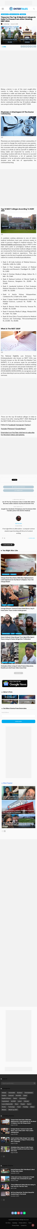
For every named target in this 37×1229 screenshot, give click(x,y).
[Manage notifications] (33, 1225)
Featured (11, 1095)
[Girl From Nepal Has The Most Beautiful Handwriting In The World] (5, 1194)
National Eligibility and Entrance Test (13, 244)
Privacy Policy (15, 1225)
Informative (5, 14)
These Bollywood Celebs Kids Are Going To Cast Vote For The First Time (23, 1185)
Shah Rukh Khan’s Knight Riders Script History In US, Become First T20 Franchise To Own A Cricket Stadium (18, 824)
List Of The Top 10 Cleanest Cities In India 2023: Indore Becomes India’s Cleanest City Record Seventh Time (18, 502)
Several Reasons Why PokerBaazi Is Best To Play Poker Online (23, 1170)
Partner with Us (23, 1223)
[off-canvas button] (3, 9)
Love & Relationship (7, 1104)
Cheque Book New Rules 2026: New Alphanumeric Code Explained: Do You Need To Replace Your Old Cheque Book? (17, 580)
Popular (23, 1104)
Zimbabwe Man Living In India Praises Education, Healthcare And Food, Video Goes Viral (17, 667)
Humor (15, 1098)
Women (4, 1109)
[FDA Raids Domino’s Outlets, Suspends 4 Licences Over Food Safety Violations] (18, 807)
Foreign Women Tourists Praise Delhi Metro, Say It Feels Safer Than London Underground (17, 609)
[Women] (10, 702)
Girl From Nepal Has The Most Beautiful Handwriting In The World (22, 1193)
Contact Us (23, 1225)
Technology (11, 1107)
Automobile (12, 1092)
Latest (20, 1101)
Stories (4, 1107)
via (2, 137)
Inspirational (6, 633)
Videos (32, 1107)
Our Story (8, 1223)
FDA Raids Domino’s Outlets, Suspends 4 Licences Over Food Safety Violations (18, 811)
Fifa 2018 (18, 1095)
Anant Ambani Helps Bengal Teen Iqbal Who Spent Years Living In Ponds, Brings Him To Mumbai (17, 638)
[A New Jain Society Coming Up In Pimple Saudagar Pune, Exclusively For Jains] (5, 1179)
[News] (27, 697)
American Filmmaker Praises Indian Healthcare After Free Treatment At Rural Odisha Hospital (18, 797)
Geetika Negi (6, 23)
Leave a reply (6, 544)
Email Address (5, 712)
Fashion (4, 1095)
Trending (22, 14)
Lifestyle (5, 662)
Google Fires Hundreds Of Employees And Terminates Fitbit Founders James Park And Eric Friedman (18, 509)
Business (19, 1092)
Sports (29, 1104)
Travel (4, 604)
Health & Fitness (14, 14)
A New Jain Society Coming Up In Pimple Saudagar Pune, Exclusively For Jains (22, 1177)
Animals (4, 1092)
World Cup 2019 (13, 1109)
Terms (29, 1223)
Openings (14, 1223)
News (13, 633)
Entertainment (29, 1092)
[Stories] (27, 702)
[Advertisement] (18, 3)
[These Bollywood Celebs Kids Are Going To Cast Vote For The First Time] (5, 1186)
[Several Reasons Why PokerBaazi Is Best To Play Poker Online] (5, 1171)
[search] (34, 9)
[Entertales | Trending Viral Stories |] (18, 8)
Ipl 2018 (13, 1101)
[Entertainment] (10, 697)
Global (25, 1095)
